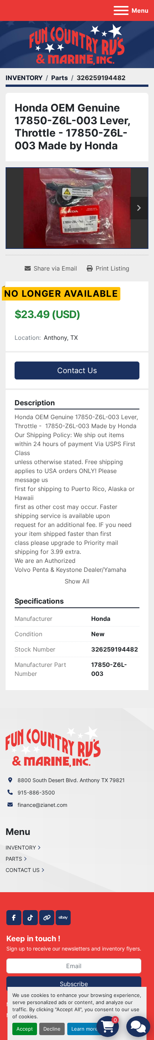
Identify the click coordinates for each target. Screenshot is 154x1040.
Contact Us (77, 370)
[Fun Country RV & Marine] (53, 746)
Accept (24, 1029)
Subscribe (74, 984)
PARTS (14, 859)
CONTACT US (23, 870)
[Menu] (121, 10)
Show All (77, 581)
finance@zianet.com (42, 805)
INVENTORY (21, 847)
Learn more (84, 1029)
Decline (52, 1029)
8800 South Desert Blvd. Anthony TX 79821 (71, 780)
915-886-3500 (36, 792)
